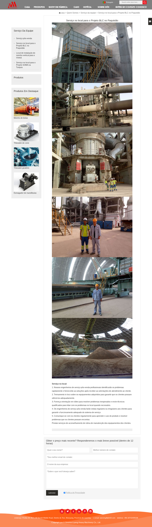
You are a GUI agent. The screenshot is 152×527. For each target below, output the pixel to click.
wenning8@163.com (107, 518)
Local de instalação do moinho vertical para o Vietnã (25, 55)
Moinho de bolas (21, 118)
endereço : (18, 518)
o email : (96, 518)
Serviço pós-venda (24, 38)
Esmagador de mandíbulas (25, 193)
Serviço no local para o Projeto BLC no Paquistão (26, 45)
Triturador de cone (21, 143)
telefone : (120, 518)
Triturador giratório (21, 168)
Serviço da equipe (88, 13)
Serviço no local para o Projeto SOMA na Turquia (26, 65)
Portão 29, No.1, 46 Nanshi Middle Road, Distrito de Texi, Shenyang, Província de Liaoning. (56, 518)
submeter (52, 493)
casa (62, 13)
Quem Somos (72, 13)
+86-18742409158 (131, 518)
